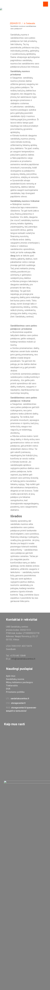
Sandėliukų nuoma (15, 679)
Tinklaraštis (30, 23)
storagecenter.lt (18, 703)
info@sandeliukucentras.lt (23, 659)
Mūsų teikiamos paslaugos (19, 682)
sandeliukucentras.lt (20, 698)
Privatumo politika (15, 692)
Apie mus (10, 676)
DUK (8, 689)
